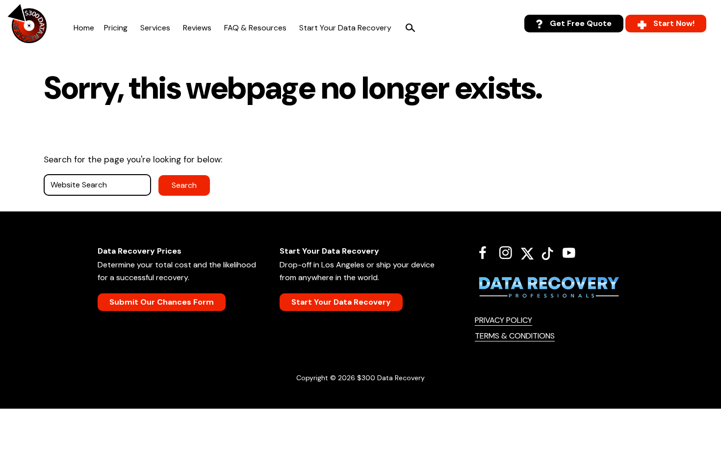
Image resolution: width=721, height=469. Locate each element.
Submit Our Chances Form (161, 302)
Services (155, 28)
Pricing (116, 28)
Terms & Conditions (515, 336)
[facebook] (486, 252)
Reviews (197, 28)
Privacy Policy (503, 320)
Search (410, 28)
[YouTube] (572, 252)
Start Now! (674, 23)
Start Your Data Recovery (345, 28)
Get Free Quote (581, 23)
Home (84, 28)
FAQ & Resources (255, 28)
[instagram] (509, 252)
